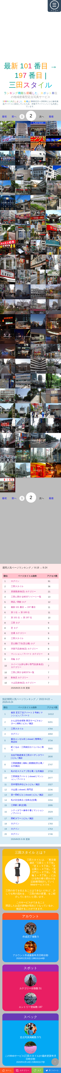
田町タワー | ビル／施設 (22, 818)
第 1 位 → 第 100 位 (20, 612)
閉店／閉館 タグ (18, 602)
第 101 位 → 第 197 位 (21, 617)
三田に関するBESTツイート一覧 (26, 596)
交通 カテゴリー (18, 633)
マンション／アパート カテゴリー (27, 654)
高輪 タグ (15, 659)
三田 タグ (15, 622)
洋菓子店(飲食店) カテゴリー (24, 648)
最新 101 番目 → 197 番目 (23, 607)
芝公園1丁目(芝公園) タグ (23, 643)
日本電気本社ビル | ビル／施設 (25, 784)
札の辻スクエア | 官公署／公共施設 (27, 771)
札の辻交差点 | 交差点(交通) (24, 800)
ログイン (15, 581)
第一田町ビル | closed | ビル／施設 (27, 795)
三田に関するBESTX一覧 (22, 672)
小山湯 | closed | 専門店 (22, 789)
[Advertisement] (30, 30)
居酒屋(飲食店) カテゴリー (23, 591)
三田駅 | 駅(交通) (19, 805)
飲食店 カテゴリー (19, 677)
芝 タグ (14, 628)
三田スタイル (17, 586)
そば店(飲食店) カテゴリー (23, 683)
